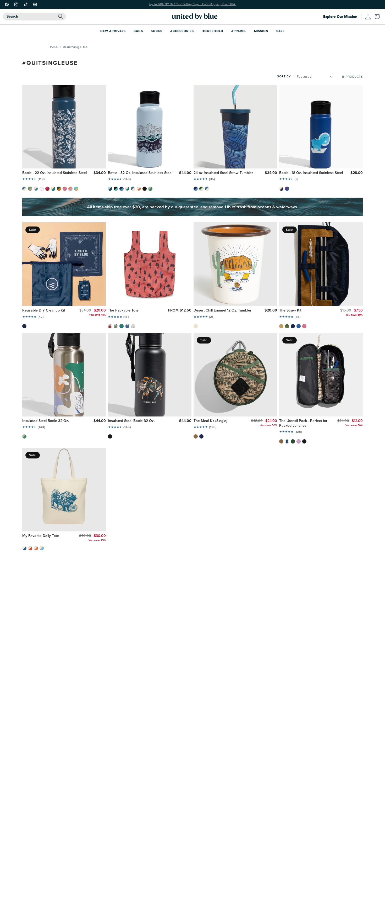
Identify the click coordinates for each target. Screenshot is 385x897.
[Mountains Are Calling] (110, 189)
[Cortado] (196, 436)
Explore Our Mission (340, 16)
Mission (261, 31)
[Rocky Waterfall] (116, 189)
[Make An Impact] (53, 189)
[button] (378, 16)
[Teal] (121, 326)
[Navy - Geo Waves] (287, 441)
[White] (42, 189)
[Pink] (304, 326)
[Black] (304, 441)
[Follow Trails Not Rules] (30, 548)
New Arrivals (113, 31)
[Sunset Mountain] (47, 189)
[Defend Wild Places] (24, 548)
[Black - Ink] (144, 189)
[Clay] (110, 326)
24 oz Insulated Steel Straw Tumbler (223, 173)
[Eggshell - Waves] (36, 189)
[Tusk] (133, 326)
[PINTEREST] (35, 4)
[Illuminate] (150, 189)
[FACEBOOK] (7, 4)
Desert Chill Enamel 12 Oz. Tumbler (222, 310)
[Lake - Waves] (121, 189)
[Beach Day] (76, 189)
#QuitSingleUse (75, 47)
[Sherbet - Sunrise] (70, 189)
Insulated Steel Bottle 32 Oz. (45, 421)
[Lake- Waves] (196, 189)
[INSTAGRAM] (16, 4)
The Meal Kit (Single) (210, 421)
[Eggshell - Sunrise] (139, 189)
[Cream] (196, 326)
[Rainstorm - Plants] (24, 189)
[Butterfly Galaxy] (287, 189)
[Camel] (281, 326)
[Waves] (127, 326)
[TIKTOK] (26, 4)
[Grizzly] (116, 326)
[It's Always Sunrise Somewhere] (36, 548)
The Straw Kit (290, 310)
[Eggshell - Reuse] (127, 189)
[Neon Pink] (65, 189)
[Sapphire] (298, 326)
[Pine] (293, 441)
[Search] (60, 16)
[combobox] (34, 16)
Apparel (238, 31)
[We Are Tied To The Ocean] (42, 548)
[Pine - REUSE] (201, 189)
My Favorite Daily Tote (40, 536)
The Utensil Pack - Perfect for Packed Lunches (303, 423)
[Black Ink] (110, 436)
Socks (156, 31)
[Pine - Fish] (59, 189)
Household (212, 31)
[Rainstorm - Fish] (133, 189)
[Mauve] (298, 441)
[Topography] (30, 189)
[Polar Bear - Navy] (281, 189)
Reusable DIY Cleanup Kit (43, 310)
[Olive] (287, 326)
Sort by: (284, 76)
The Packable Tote (123, 310)
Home (53, 47)
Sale (280, 31)
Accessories (182, 31)
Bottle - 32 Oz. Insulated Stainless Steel (140, 173)
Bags (138, 31)
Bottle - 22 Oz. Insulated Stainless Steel (54, 173)
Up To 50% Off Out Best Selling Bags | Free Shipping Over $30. (192, 4)
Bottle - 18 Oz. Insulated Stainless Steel (311, 173)
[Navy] (24, 326)
